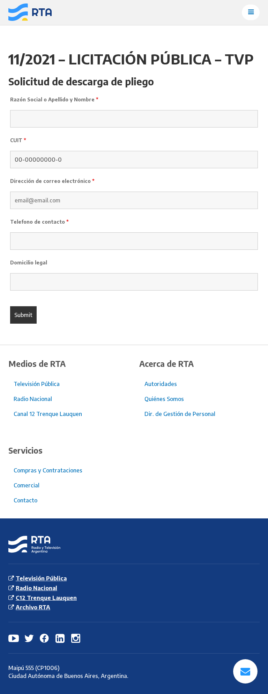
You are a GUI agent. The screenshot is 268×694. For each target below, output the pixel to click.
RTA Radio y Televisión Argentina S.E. (28, 544)
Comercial (26, 485)
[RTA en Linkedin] (60, 638)
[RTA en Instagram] (76, 638)
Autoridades (160, 383)
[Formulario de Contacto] (245, 671)
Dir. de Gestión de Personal (179, 413)
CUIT (18, 140)
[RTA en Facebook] (45, 638)
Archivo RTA (33, 607)
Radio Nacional (33, 398)
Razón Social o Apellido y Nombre (54, 99)
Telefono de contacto (39, 222)
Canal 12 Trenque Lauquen (48, 413)
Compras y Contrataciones (48, 470)
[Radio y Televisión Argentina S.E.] (27, 12)
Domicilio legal (28, 262)
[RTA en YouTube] (13, 638)
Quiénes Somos (164, 398)
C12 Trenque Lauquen (46, 597)
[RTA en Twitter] (29, 638)
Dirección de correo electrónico (52, 181)
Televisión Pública (37, 383)
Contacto (25, 500)
